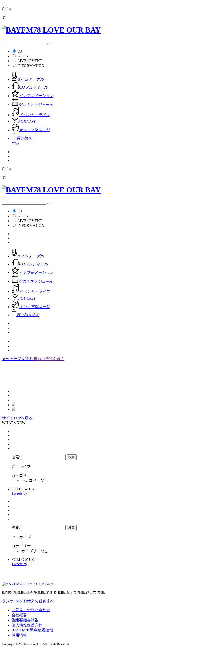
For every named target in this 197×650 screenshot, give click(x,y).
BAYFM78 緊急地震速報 (32, 630)
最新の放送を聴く (49, 359)
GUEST (24, 56)
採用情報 (19, 635)
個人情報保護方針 (27, 625)
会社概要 (19, 615)
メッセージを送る (18, 359)
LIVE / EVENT (30, 61)
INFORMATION (31, 66)
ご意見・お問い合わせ (31, 610)
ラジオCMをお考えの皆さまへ (28, 601)
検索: (16, 457)
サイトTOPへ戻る (17, 418)
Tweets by (19, 493)
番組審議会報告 (25, 620)
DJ (20, 51)
